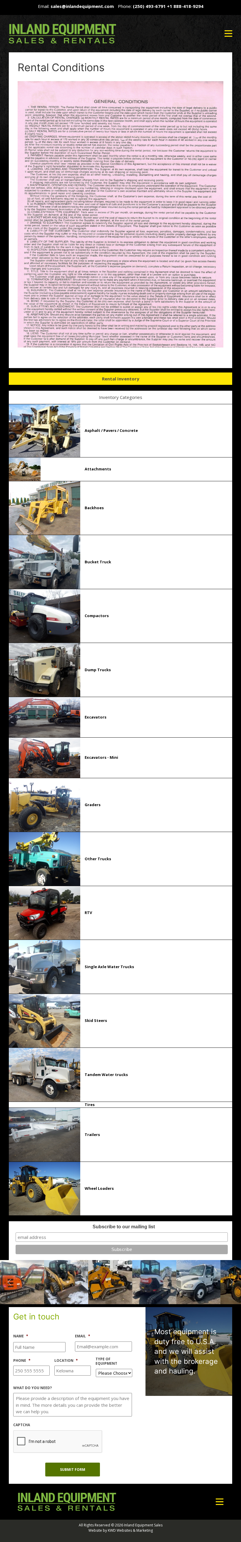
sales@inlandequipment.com (82, 6)
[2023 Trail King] (200, 1281)
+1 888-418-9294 (185, 6)
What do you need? (32, 1388)
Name (20, 1336)
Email (82, 1336)
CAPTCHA (21, 1425)
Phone (22, 1360)
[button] (228, 33)
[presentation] (58, 1441)
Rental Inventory (120, 379)
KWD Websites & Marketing (130, 1530)
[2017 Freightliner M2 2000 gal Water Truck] (112, 1281)
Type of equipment (106, 1361)
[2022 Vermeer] (24, 1281)
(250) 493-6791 (149, 6)
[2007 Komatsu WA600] (156, 1281)
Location (66, 1360)
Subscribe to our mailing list (124, 1226)
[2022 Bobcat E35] (68, 1281)
